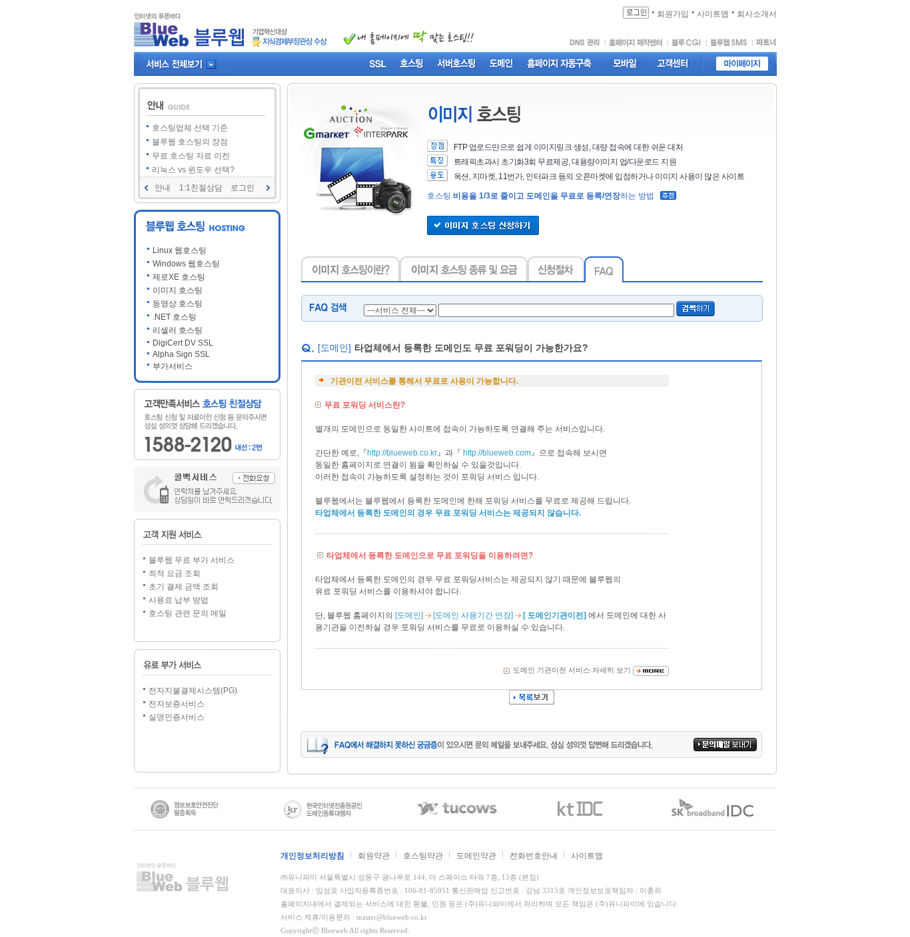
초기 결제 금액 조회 (184, 586)
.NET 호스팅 (175, 317)
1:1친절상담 (201, 187)
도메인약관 (476, 855)
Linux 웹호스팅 (180, 250)
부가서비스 (173, 366)
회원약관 (374, 855)
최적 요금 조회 (175, 573)
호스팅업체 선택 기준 (190, 128)
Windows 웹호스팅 (186, 263)
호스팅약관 (423, 855)
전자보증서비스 (177, 704)
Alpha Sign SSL (181, 354)
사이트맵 (587, 855)
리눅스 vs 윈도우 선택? (193, 169)
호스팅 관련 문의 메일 (188, 613)
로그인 (242, 187)
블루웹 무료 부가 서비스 (191, 560)
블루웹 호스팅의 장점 (190, 142)
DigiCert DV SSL (183, 343)
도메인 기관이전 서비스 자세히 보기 (572, 670)
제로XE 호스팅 (179, 277)
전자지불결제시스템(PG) (193, 690)
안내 (163, 187)
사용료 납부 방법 (179, 600)
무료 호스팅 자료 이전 (191, 155)
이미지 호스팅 (178, 290)
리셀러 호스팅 (178, 330)
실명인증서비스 (177, 717)
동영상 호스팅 (178, 303)
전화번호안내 (534, 855)
